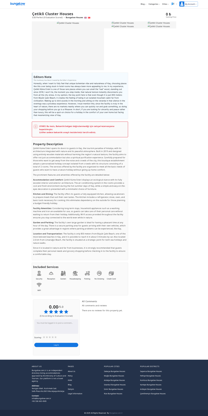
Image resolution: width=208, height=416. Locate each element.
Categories (153, 4)
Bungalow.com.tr (116, 413)
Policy (70, 376)
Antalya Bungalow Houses (114, 380)
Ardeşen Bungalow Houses (151, 389)
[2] (46, 337)
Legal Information (75, 393)
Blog (143, 4)
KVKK (70, 380)
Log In (56, 345)
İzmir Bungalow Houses (113, 389)
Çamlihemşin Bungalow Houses (153, 393)
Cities (164, 4)
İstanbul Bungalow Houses (115, 385)
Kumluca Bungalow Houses (151, 380)
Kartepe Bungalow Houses (150, 385)
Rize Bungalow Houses (113, 393)
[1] (43, 337)
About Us (71, 371)
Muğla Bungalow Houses (114, 376)
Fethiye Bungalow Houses (150, 376)
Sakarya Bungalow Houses (114, 371)
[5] (55, 337)
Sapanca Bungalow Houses (151, 371)
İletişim (71, 389)
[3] (49, 337)
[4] (52, 337)
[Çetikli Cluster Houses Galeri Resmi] (122, 23)
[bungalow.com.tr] (17, 3)
